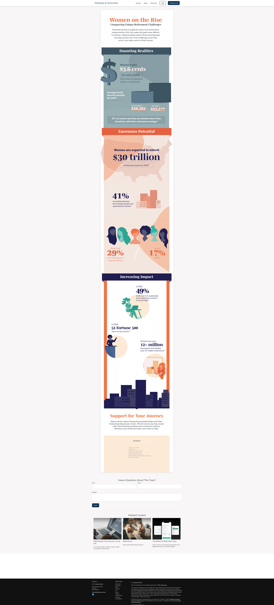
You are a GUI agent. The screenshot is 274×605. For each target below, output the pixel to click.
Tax (116, 590)
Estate (116, 587)
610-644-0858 (99, 584)
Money (117, 592)
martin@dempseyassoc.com (99, 592)
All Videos (117, 597)
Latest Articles (118, 595)
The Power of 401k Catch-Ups (164, 541)
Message (94, 492)
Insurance (117, 589)
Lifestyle (117, 593)
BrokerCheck (164, 585)
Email (139, 483)
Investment (118, 585)
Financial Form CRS (137, 582)
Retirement (118, 584)
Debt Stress (127, 541)
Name (93, 483)
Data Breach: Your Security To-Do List (106, 542)
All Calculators (118, 598)
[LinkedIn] (93, 594)
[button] (138, 3)
